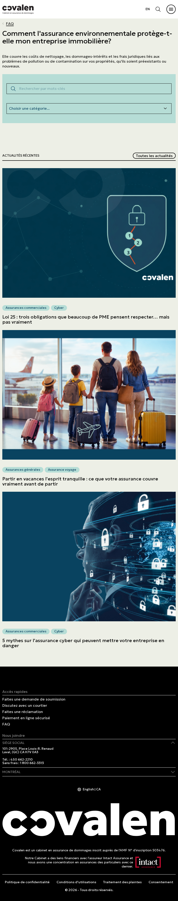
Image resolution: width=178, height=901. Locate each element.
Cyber (59, 308)
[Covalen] (18, 9)
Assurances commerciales (26, 308)
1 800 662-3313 (32, 763)
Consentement (161, 882)
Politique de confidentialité (27, 882)
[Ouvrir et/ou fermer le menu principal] (171, 9)
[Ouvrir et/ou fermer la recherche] (158, 9)
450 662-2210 (21, 759)
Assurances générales (23, 469)
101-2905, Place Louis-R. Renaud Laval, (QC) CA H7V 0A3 (28, 750)
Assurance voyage (62, 469)
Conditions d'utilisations (76, 882)
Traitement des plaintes (122, 882)
